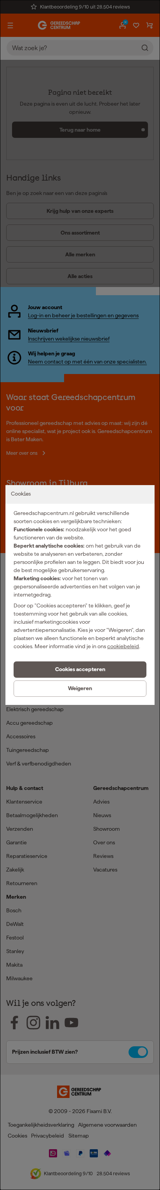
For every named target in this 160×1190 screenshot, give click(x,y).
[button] (80, 669)
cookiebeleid (123, 646)
